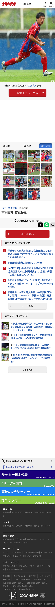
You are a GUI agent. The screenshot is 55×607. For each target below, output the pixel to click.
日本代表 (6, 512)
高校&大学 (28, 512)
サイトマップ (45, 576)
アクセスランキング (26, 566)
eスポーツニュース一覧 (16, 556)
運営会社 (32, 576)
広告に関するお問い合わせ (13, 583)
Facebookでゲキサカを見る (20, 467)
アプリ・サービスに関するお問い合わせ (18, 586)
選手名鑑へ (27, 234)
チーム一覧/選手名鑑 (14, 569)
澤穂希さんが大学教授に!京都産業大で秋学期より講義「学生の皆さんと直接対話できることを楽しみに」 (30, 253)
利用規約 (6, 579)
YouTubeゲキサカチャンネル (14, 539)
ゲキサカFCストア (10, 566)
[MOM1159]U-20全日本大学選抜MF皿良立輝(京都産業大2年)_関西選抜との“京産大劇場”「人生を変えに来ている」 (30, 271)
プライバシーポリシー (22, 579)
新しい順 (45, 145)
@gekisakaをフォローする (19, 461)
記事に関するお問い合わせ (37, 583)
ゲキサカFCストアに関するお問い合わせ (18, 589)
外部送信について (41, 579)
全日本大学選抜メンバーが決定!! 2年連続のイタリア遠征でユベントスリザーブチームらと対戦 (30, 283)
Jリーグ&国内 (17, 512)
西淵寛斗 (32, 85)
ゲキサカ (9, 5)
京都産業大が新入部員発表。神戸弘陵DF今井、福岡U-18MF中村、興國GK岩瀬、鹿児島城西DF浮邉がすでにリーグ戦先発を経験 (30, 295)
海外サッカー (39, 512)
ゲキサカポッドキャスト (19, 542)
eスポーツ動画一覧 (34, 556)
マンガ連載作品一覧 (31, 552)
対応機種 (6, 576)
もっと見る (27, 306)
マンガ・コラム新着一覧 (12, 552)
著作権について (19, 576)
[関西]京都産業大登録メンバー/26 (25, 262)
